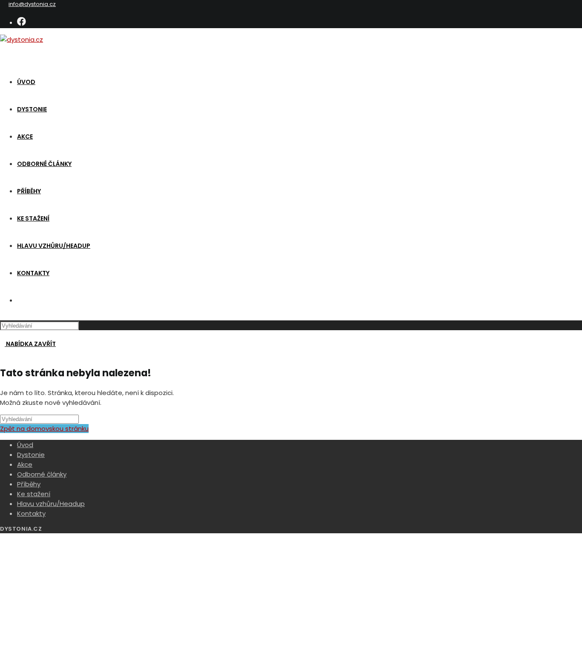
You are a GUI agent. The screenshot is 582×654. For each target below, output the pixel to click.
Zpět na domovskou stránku (44, 428)
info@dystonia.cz (32, 4)
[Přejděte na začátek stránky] (2, 538)
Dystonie (31, 454)
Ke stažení (33, 493)
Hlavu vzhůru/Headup (51, 503)
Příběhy (28, 484)
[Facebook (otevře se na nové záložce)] (21, 21)
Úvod (25, 444)
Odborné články (41, 474)
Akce (24, 464)
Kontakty (31, 513)
